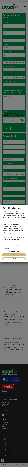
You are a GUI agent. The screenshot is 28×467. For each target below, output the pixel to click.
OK (14, 255)
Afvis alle (14, 259)
